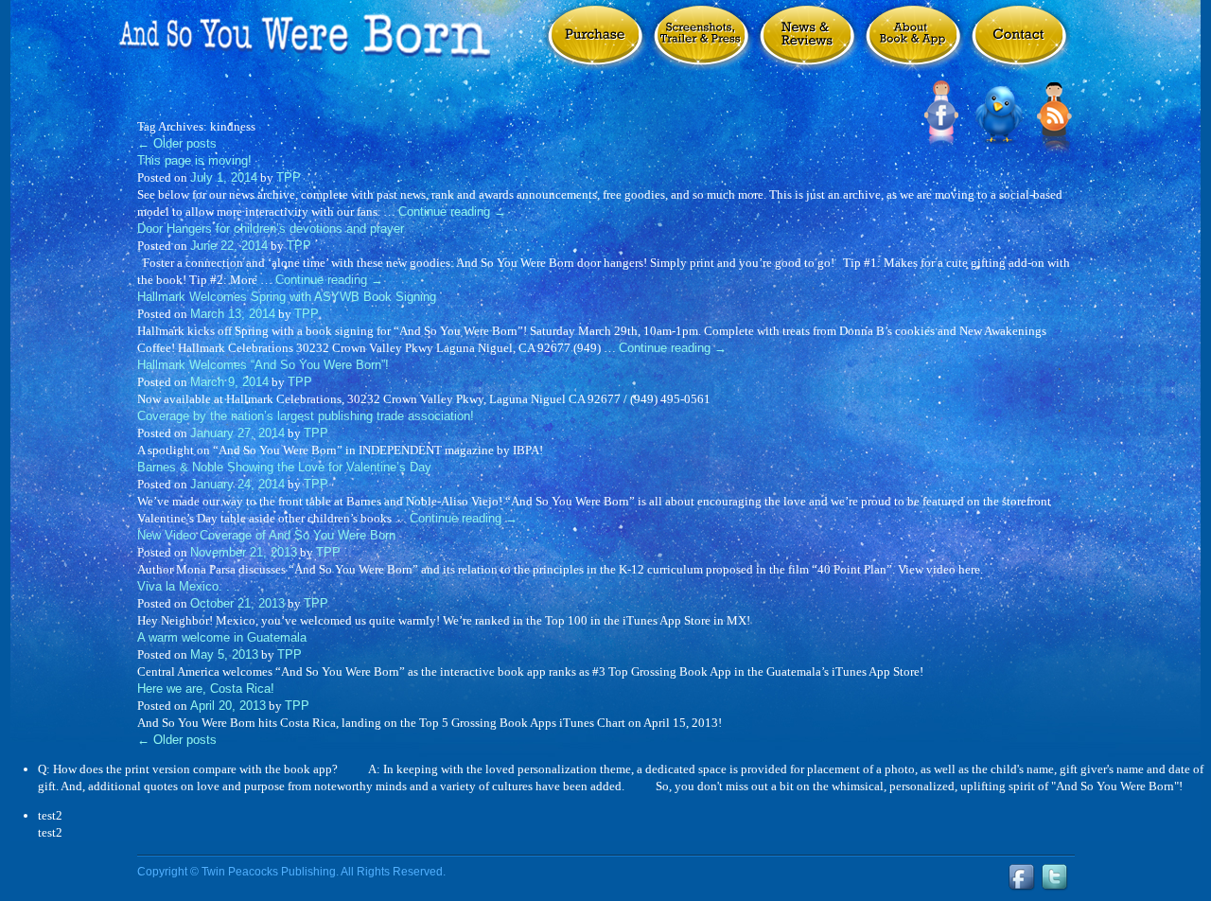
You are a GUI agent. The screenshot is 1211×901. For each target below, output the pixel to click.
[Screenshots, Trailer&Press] (701, 46)
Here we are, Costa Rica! (205, 688)
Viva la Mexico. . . (187, 586)
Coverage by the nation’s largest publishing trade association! (305, 416)
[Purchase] (595, 46)
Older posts (177, 143)
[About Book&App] (913, 46)
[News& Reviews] (807, 46)
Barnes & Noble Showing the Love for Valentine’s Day (284, 467)
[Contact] (1019, 46)
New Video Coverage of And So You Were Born (266, 535)
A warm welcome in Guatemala (222, 637)
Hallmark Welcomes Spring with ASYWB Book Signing (286, 297)
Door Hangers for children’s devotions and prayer (270, 228)
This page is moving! (194, 160)
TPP (288, 177)
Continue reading (452, 211)
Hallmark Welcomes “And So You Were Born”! (263, 365)
